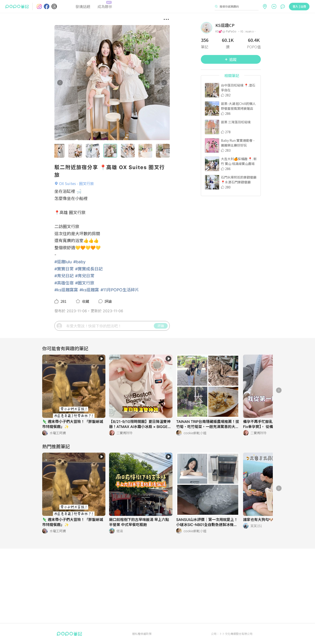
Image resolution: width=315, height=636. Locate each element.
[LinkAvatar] (208, 27)
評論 (161, 325)
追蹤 (233, 59)
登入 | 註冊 (299, 6)
